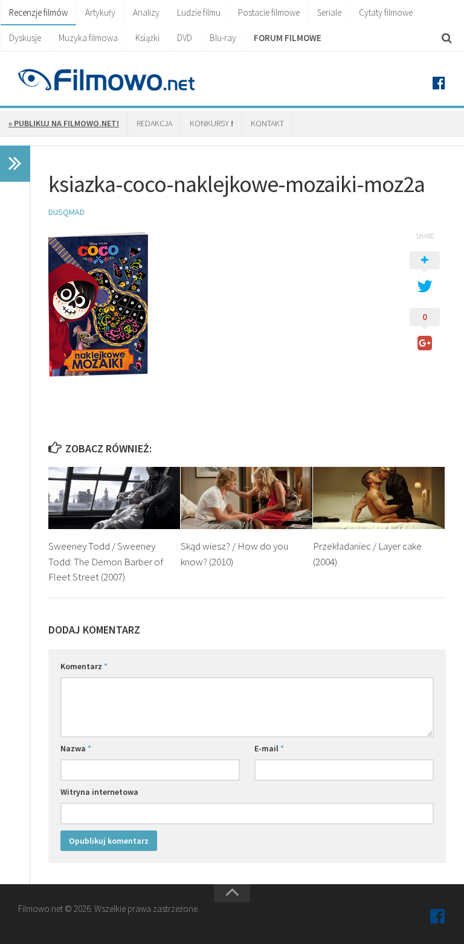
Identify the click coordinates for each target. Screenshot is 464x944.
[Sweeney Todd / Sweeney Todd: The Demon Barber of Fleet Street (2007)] (114, 498)
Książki (147, 37)
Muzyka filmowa (88, 37)
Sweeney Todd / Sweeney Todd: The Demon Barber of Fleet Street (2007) (105, 561)
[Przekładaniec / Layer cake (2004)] (379, 498)
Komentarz (84, 666)
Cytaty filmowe (386, 12)
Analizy (146, 12)
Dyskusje (25, 37)
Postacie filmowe (269, 12)
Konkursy (211, 123)
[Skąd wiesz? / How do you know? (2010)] (246, 498)
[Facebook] (438, 83)
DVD (184, 37)
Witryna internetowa (99, 791)
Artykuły (100, 12)
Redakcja (154, 123)
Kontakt (267, 123)
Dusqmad (66, 212)
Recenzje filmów (38, 12)
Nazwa (75, 748)
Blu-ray (223, 37)
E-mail (269, 748)
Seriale (329, 12)
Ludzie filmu (199, 12)
